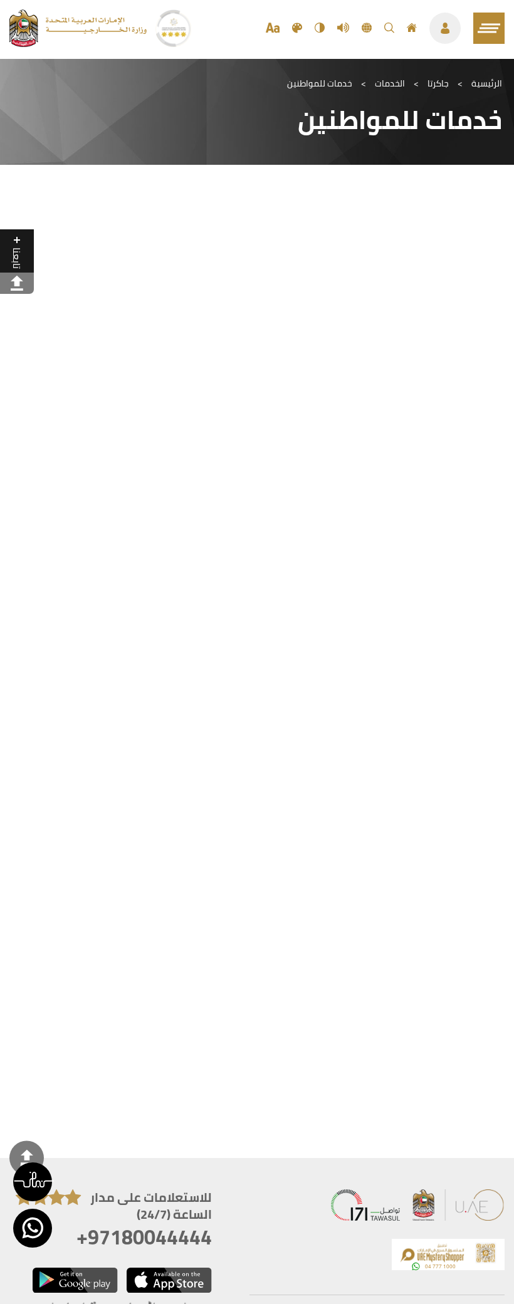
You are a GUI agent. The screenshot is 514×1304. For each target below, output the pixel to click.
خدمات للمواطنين (319, 83)
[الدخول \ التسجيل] (445, 28)
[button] (32, 1181)
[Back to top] (26, 1157)
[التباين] (320, 28)
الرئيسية (486, 83)
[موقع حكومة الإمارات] (458, 1208)
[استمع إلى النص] (343, 28)
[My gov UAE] (365, 1208)
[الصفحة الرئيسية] (412, 28)
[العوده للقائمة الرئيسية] (79, 43)
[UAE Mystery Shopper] (448, 1257)
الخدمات (390, 83)
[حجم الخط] (273, 28)
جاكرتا (438, 83)
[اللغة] (367, 28)
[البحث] (389, 28)
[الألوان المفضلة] (297, 28)
